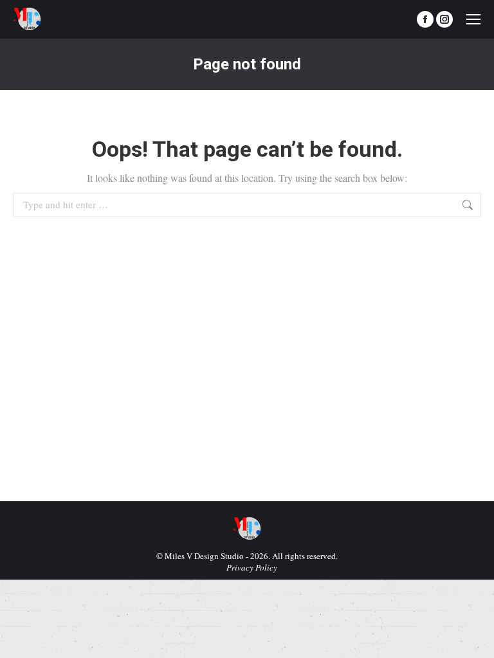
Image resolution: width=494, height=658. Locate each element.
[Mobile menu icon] (473, 19)
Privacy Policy (251, 567)
